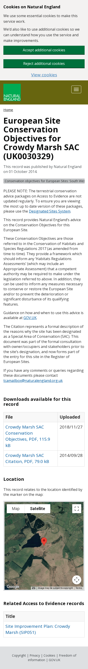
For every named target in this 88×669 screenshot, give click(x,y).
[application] (44, 546)
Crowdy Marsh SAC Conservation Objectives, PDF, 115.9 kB (27, 436)
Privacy (35, 655)
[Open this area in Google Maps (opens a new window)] (13, 587)
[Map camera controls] (76, 579)
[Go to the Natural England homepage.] (12, 92)
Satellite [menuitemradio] (37, 508)
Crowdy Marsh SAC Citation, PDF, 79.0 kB (27, 458)
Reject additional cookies (44, 63)
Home (8, 109)
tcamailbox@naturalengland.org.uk (33, 380)
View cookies (44, 75)
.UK (30, 317)
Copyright (19, 655)
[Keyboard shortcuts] (33, 588)
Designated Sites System (49, 211)
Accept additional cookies (44, 50)
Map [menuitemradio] (16, 508)
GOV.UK (54, 660)
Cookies (49, 655)
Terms (79, 588)
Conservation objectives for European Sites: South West (45, 181)
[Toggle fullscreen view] (76, 508)
